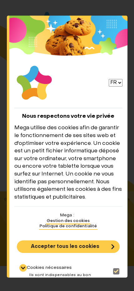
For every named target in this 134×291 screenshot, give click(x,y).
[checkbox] (116, 271)
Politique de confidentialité (68, 226)
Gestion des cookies (68, 221)
